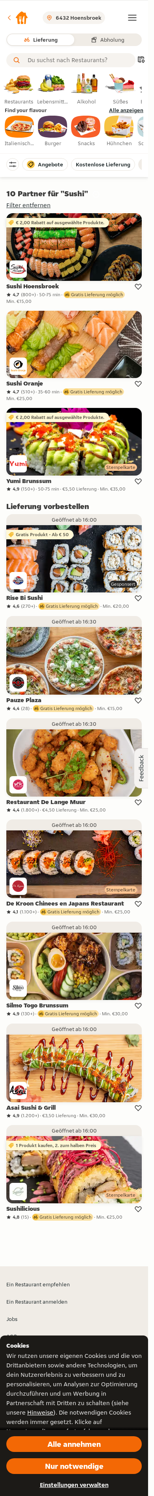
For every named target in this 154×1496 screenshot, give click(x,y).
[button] (17, 17)
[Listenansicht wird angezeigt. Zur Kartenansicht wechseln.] (141, 60)
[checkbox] (20, 131)
